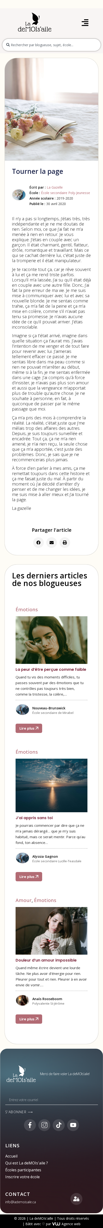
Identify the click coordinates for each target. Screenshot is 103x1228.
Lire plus (27, 728)
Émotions (27, 609)
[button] (38, 542)
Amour (24, 900)
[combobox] (51, 45)
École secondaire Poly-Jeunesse (65, 192)
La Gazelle (55, 187)
